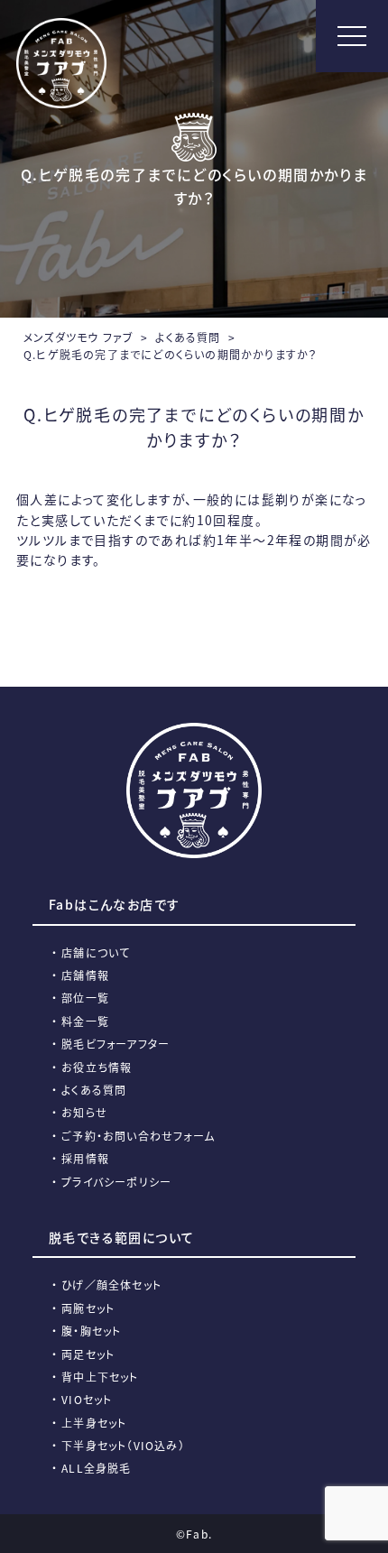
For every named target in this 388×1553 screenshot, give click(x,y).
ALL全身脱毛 (96, 1467)
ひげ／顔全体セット (111, 1284)
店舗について (95, 952)
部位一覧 (85, 997)
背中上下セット (99, 1376)
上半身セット (93, 1422)
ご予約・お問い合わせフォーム (138, 1135)
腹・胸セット (91, 1330)
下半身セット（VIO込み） (123, 1445)
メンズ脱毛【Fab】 (61, 63)
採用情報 (85, 1158)
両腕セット (88, 1308)
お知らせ (84, 1112)
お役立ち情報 (96, 1067)
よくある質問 (93, 1089)
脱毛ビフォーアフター (115, 1043)
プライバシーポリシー (116, 1181)
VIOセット (86, 1399)
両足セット (88, 1354)
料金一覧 (85, 1021)
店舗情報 (85, 975)
